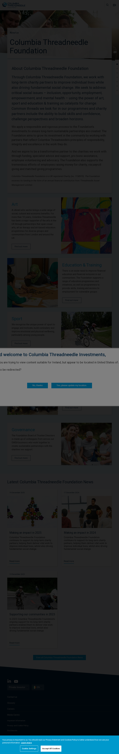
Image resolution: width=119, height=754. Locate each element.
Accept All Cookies (51, 748)
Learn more (26, 743)
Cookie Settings (29, 748)
